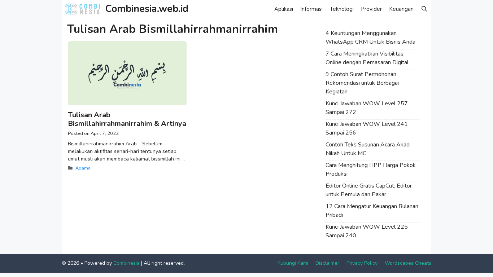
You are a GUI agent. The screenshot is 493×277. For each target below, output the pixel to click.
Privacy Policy (362, 263)
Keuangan (401, 9)
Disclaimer (327, 263)
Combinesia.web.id (146, 9)
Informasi (311, 9)
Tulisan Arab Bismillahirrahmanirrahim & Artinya (127, 119)
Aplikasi (283, 9)
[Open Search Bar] (424, 9)
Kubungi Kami (293, 263)
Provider (371, 9)
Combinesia (126, 263)
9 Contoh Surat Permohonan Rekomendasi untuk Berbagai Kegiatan (362, 83)
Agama (83, 168)
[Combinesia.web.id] (84, 9)
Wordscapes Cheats (408, 263)
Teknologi (342, 9)
